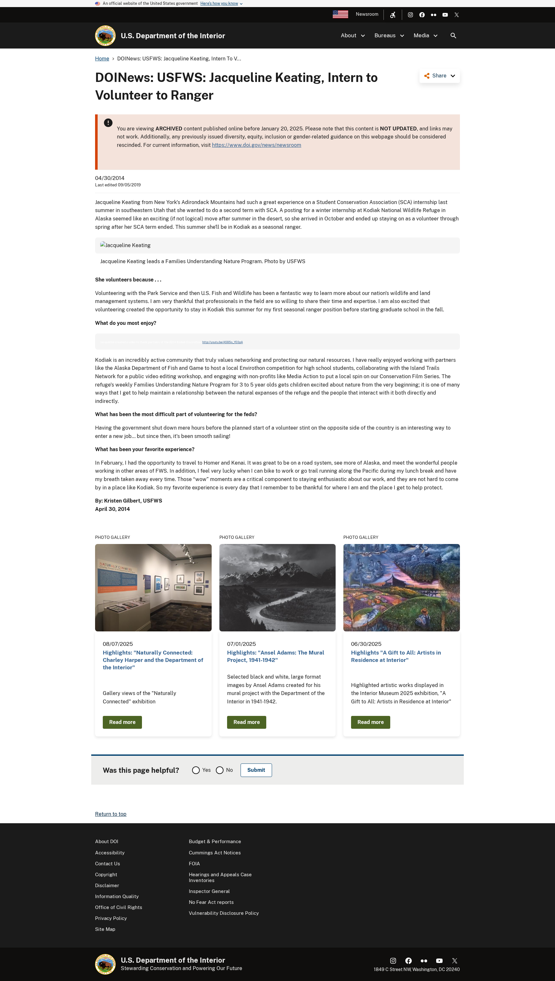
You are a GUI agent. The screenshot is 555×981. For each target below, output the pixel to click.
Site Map (105, 929)
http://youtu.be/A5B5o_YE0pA (222, 342)
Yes (206, 770)
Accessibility (110, 852)
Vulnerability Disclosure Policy (224, 913)
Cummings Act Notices (215, 852)
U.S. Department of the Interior (173, 35)
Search (453, 35)
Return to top (111, 814)
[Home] (105, 35)
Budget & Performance (215, 841)
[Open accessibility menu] (392, 15)
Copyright (106, 874)
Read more (122, 722)
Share (439, 76)
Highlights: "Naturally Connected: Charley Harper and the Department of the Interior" (153, 660)
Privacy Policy (111, 918)
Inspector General (209, 891)
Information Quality (117, 896)
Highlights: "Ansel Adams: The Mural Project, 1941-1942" (275, 656)
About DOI (106, 841)
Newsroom (367, 14)
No (229, 770)
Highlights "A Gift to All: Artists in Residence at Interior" (396, 656)
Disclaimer (107, 885)
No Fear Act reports (211, 902)
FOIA (194, 863)
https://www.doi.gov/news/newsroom (256, 145)
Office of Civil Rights (118, 907)
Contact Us (107, 863)
